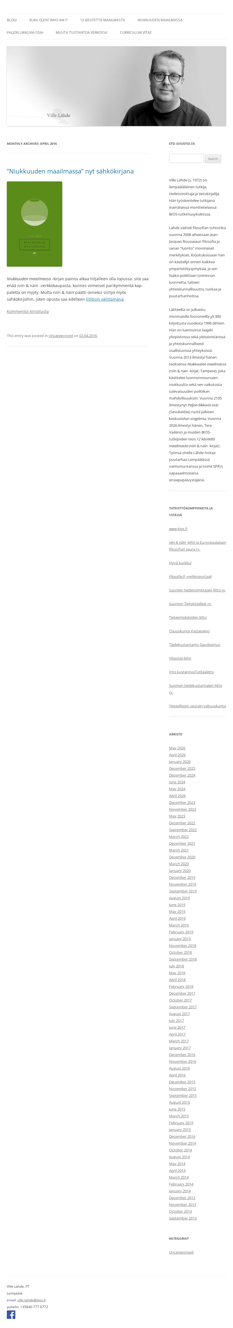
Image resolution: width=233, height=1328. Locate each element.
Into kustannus (182, 671)
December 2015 (182, 1081)
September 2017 (183, 1006)
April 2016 (177, 1075)
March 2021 (179, 850)
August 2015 (179, 1102)
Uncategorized (61, 335)
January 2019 (180, 938)
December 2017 (182, 993)
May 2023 (177, 816)
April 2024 (177, 795)
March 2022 (179, 836)
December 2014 (182, 1136)
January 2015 (180, 1129)
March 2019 (179, 925)
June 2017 (177, 1027)
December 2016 (182, 1054)
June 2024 (177, 782)
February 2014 (181, 1184)
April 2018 (177, 979)
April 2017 (177, 1034)
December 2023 (182, 802)
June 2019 (177, 904)
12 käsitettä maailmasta (102, 20)
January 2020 (180, 870)
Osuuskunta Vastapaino (189, 630)
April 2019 (177, 918)
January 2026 (180, 761)
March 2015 (179, 1115)
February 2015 (181, 1122)
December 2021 (182, 843)
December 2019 (182, 877)
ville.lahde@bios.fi (31, 1300)
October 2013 (180, 1211)
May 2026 (177, 747)
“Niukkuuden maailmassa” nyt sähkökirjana (70, 171)
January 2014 (180, 1190)
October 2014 (180, 1150)
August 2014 (179, 1156)
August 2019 (179, 897)
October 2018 (180, 952)
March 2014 (179, 1177)
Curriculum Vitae (136, 32)
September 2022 (183, 829)
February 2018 (181, 986)
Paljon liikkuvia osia (25, 32)
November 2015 (182, 1088)
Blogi (12, 20)
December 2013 (182, 1197)
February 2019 (181, 931)
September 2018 (183, 959)
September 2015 (183, 1095)
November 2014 (182, 1143)
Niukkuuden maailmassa (160, 20)
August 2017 (179, 1013)
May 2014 (177, 1163)
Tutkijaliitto (204, 671)
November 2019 (182, 884)
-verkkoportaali (190, 576)
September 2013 (183, 1218)
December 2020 (182, 856)
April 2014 (177, 1170)
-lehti (180, 658)
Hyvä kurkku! (180, 562)
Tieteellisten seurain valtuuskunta (197, 705)
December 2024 (182, 775)
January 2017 (180, 1047)
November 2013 (182, 1204)
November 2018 (182, 945)
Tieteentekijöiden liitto (188, 617)
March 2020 (179, 863)
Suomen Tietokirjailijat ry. (190, 603)
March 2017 (179, 1040)
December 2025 (182, 768)
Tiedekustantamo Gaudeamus (194, 644)
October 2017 (180, 1000)
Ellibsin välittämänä (105, 299)
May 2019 (177, 911)
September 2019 (183, 891)
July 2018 (176, 966)
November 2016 (182, 1061)
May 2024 (177, 788)
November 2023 (182, 809)
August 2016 (179, 1068)
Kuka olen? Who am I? (48, 20)
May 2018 (177, 972)
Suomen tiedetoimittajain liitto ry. (197, 590)
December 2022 (182, 822)
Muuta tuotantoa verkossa (81, 32)
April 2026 (177, 754)
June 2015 (177, 1109)
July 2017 (176, 1020)
